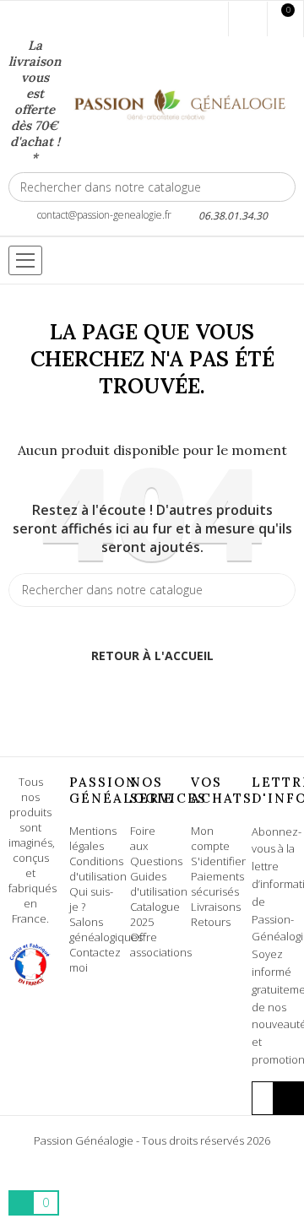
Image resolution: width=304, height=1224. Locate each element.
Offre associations (161, 944)
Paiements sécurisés (217, 884)
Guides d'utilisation (158, 884)
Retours (211, 921)
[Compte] (248, 19)
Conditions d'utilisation (98, 868)
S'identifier (218, 861)
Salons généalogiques (106, 929)
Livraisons (216, 906)
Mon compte (210, 838)
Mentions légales (93, 838)
